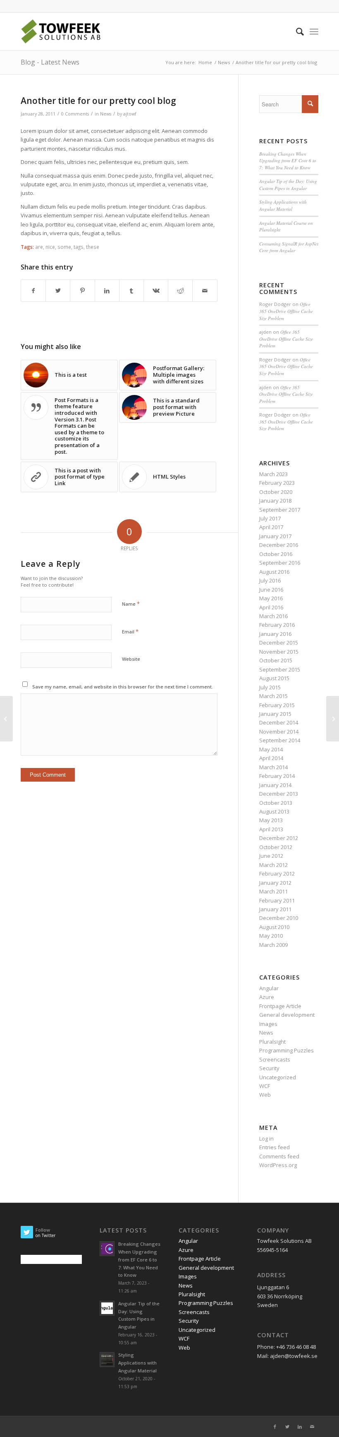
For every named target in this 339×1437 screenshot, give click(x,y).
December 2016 (278, 545)
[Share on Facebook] (33, 290)
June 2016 (271, 589)
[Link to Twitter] (287, 1426)
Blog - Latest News (50, 62)
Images (268, 1024)
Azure (266, 997)
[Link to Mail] (312, 1426)
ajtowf (129, 114)
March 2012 (273, 865)
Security (269, 1068)
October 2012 (275, 847)
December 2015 (278, 642)
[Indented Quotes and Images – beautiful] (332, 718)
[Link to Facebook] (275, 1426)
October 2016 (275, 554)
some (64, 246)
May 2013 (271, 820)
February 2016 (277, 624)
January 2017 (275, 536)
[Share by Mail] (205, 290)
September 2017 (279, 509)
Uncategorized (277, 1077)
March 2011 (273, 891)
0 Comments (75, 114)
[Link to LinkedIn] (300, 1426)
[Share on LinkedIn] (107, 290)
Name (131, 603)
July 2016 (270, 580)
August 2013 (274, 811)
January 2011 (275, 909)
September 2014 (279, 740)
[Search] (296, 31)
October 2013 (275, 802)
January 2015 (275, 713)
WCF (264, 1086)
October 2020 (275, 492)
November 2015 (278, 651)
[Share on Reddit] (180, 290)
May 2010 (271, 935)
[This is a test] (6, 718)
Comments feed (279, 1156)
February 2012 (277, 873)
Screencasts (274, 1059)
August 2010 (274, 927)
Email (130, 631)
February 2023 (277, 482)
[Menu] (314, 31)
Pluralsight (272, 1041)
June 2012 (271, 855)
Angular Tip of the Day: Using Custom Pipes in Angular (288, 184)
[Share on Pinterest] (82, 290)
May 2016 (271, 598)
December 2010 (278, 918)
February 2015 (277, 705)
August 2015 (274, 678)
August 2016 (274, 571)
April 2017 (271, 527)
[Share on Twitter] (58, 290)
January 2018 (275, 500)
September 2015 (279, 669)
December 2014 (278, 722)
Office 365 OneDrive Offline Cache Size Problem (286, 311)
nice (50, 246)
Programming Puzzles (286, 1050)
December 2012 (278, 838)
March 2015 (273, 696)
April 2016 (271, 607)
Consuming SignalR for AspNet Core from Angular (288, 247)
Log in (266, 1138)
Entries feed (274, 1147)
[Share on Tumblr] (131, 290)
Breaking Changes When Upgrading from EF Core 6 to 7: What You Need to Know (287, 161)
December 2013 (278, 793)
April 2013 (271, 829)
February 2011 (277, 900)
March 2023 (273, 474)
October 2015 (275, 660)
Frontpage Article (280, 1006)
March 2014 (273, 767)
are (39, 246)
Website (131, 659)
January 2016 (275, 634)
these (92, 246)
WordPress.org (278, 1165)
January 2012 (275, 882)
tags (79, 246)
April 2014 (271, 758)
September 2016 (279, 562)
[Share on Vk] (156, 290)
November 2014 (278, 731)
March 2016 (273, 616)
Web (265, 1094)
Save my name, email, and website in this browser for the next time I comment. (122, 687)
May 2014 (271, 749)
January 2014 (275, 785)
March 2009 (273, 944)
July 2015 (270, 687)
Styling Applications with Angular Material (283, 205)
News (105, 114)
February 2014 (277, 776)
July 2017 (270, 518)
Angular (269, 988)
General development (287, 1014)
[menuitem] (296, 31)
